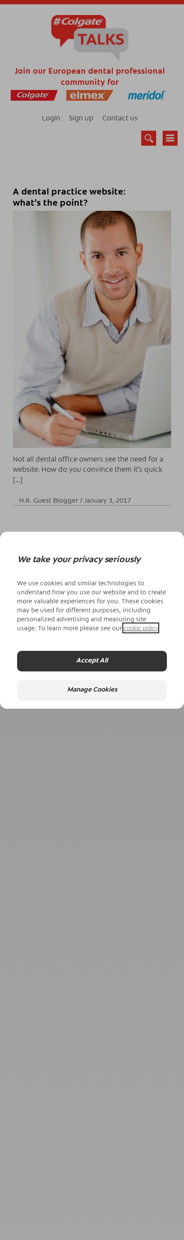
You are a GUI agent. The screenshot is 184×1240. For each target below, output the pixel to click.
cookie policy (141, 628)
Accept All (92, 661)
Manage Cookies (92, 690)
